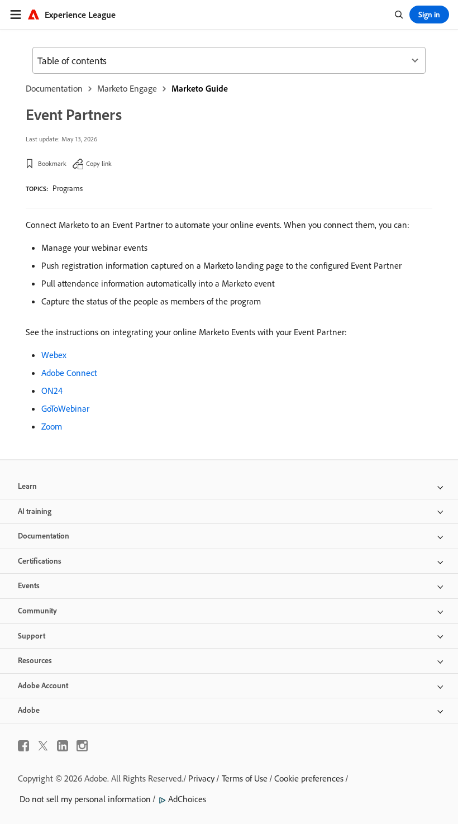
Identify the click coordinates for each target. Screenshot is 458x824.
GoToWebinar (65, 408)
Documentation (54, 88)
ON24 (52, 390)
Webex (53, 354)
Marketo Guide (199, 88)
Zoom (51, 426)
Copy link (99, 163)
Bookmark (52, 163)
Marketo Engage (127, 88)
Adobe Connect (69, 372)
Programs (68, 188)
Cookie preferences (309, 778)
